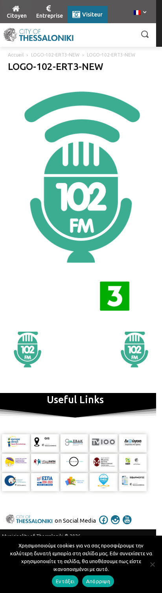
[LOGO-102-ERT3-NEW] (81, 323)
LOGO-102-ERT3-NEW (55, 54)
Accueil (16, 54)
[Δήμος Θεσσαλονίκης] (38, 35)
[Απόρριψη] (152, 564)
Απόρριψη (98, 581)
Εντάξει (65, 581)
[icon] (104, 525)
